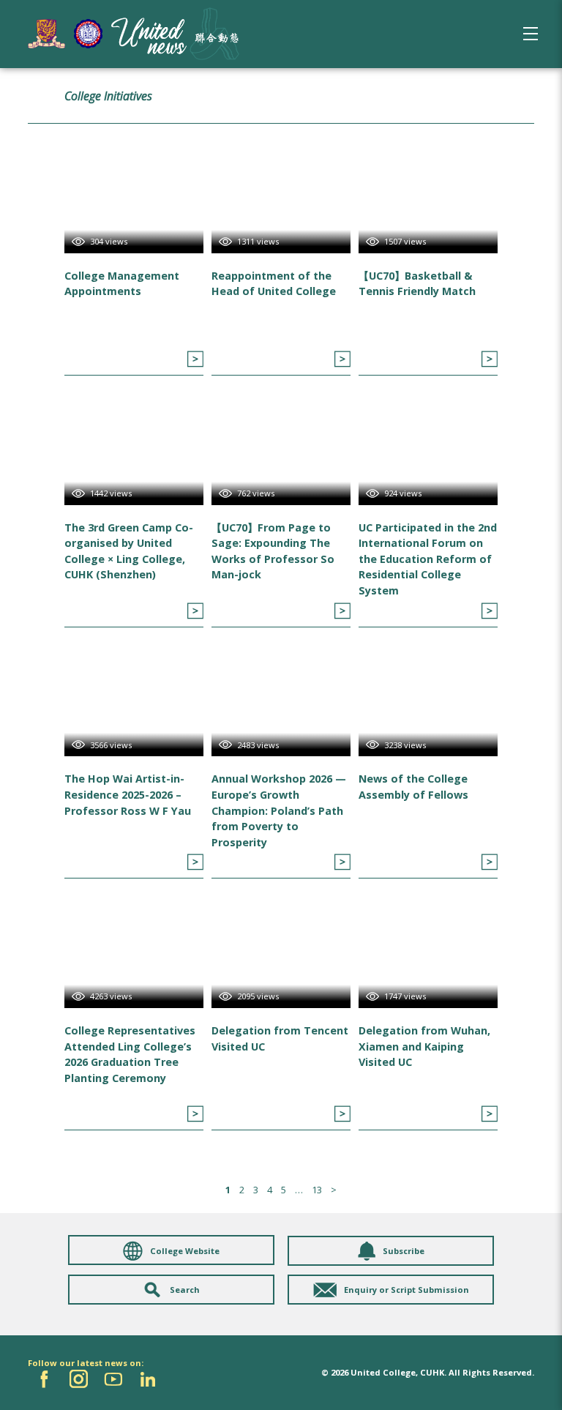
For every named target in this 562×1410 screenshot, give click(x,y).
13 (317, 1189)
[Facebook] (44, 1379)
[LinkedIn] (147, 1379)
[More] (195, 359)
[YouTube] (113, 1379)
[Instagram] (79, 1379)
